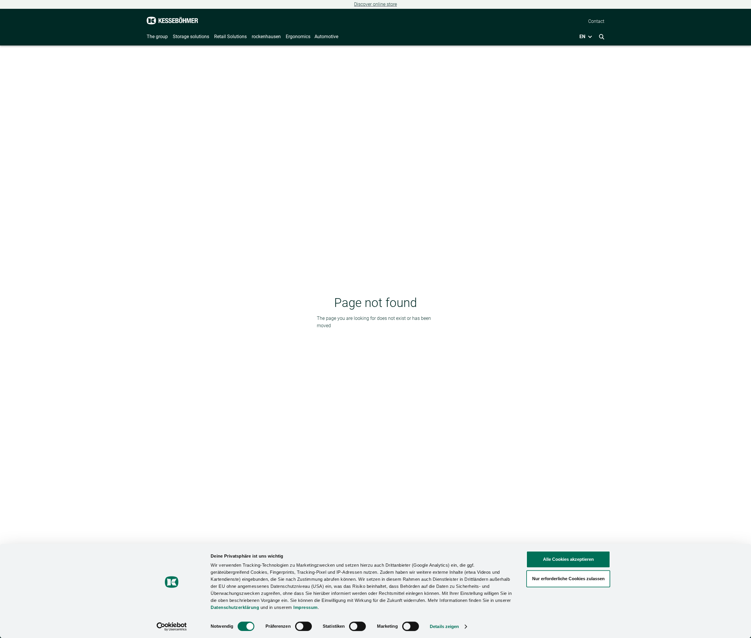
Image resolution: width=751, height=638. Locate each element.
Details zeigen (444, 626)
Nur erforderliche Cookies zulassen (568, 578)
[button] (584, 36)
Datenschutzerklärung (235, 607)
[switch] (303, 626)
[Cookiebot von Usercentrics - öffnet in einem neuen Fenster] (171, 626)
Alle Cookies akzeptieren (568, 559)
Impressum (305, 607)
